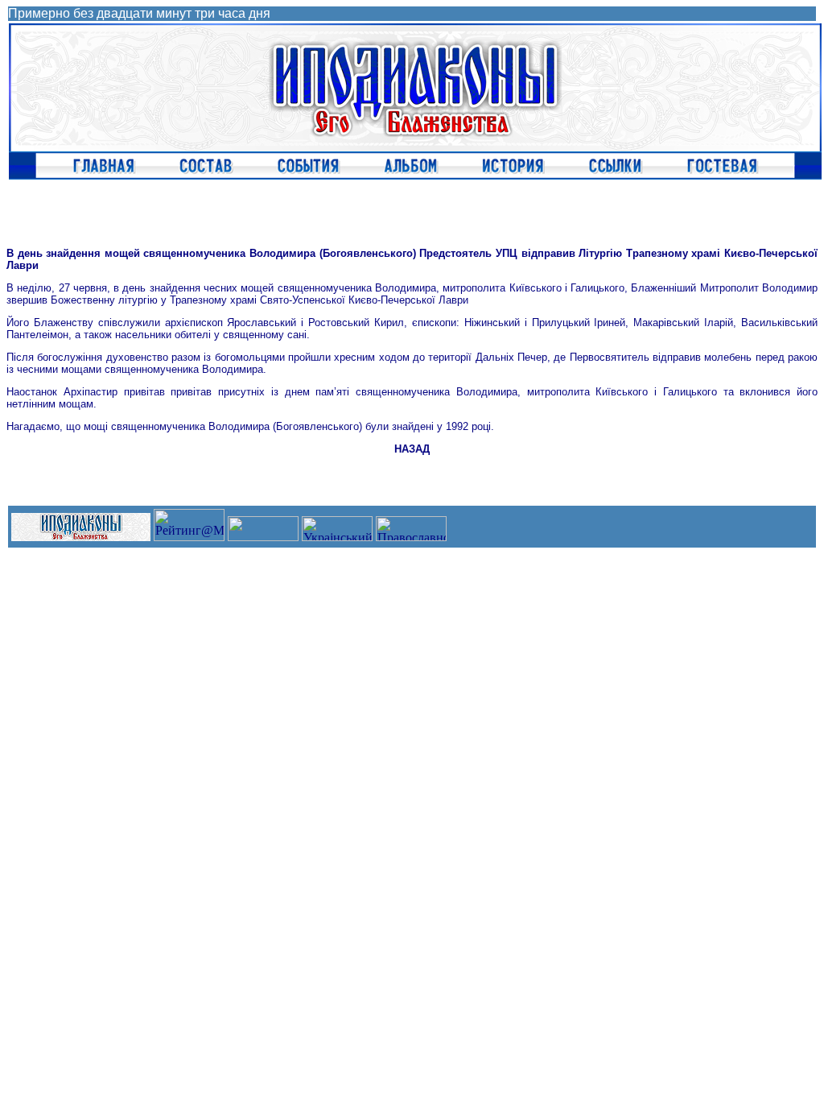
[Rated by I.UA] (263, 537)
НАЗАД (412, 449)
